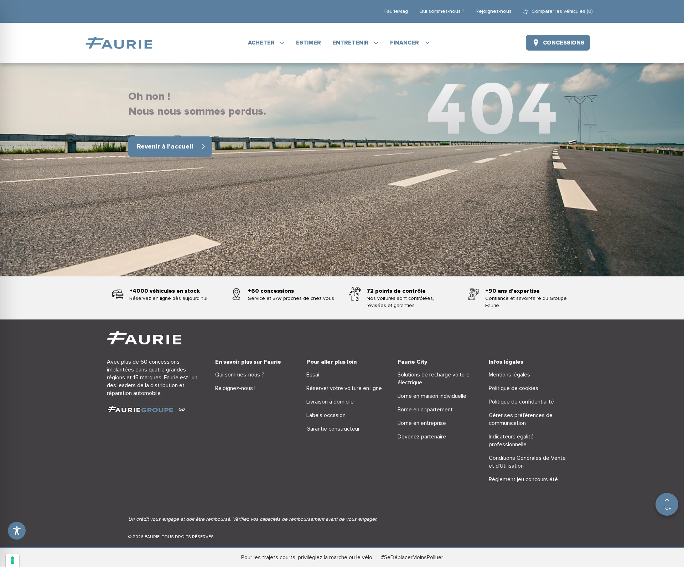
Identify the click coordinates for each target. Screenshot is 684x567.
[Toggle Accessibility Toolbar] (16, 530)
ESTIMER (308, 42)
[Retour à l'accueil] (119, 43)
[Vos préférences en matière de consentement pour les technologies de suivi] (12, 560)
